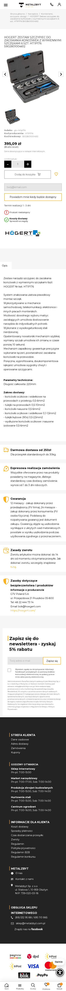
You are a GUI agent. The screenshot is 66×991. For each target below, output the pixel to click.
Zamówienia (18, 748)
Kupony (15, 752)
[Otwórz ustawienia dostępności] (60, 972)
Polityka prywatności (23, 848)
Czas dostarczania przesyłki (27, 835)
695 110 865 (40, 917)
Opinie (59, 962)
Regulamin (17, 843)
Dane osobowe (20, 739)
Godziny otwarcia (24, 764)
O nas (19, 873)
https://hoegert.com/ (22, 610)
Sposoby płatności (21, 830)
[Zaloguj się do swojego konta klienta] (59, 5)
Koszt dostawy (19, 826)
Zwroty (15, 839)
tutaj (13, 566)
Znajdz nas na (22, 929)
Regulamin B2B (20, 852)
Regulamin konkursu (23, 856)
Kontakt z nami (24, 879)
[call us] (51, 5)
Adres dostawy (19, 743)
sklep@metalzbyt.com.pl (30, 923)
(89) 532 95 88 (23, 917)
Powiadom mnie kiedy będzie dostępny (33, 197)
